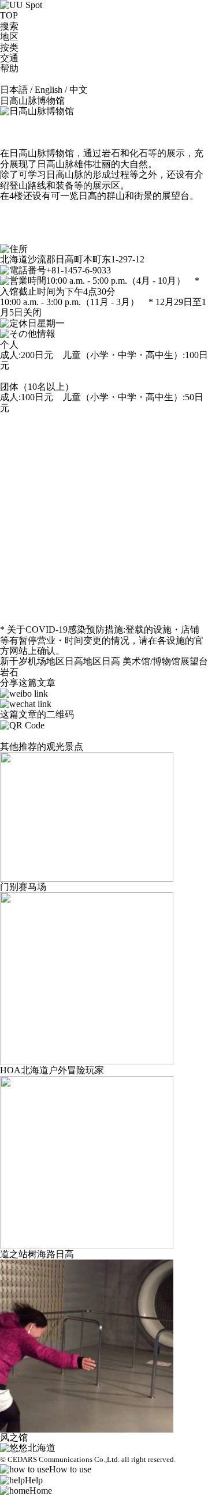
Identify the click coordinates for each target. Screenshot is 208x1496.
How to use (70, 1469)
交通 (9, 58)
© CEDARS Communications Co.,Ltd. (60, 1460)
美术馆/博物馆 (151, 661)
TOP (9, 15)
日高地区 (83, 661)
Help (34, 1480)
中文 (78, 90)
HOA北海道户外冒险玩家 (52, 1070)
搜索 (9, 26)
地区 (9, 37)
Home (40, 1490)
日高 (111, 661)
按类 (9, 47)
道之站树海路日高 (37, 1254)
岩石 (9, 672)
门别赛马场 (23, 887)
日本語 (14, 90)
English (48, 90)
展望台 (194, 661)
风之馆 (14, 1437)
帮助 (9, 68)
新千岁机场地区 (32, 661)
